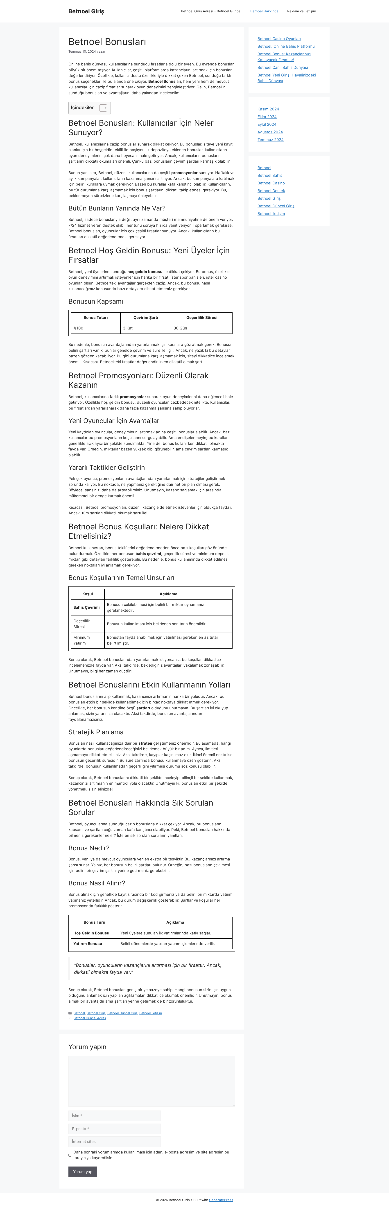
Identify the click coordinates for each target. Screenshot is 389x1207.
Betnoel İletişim (150, 1013)
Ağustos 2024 (270, 132)
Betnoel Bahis (270, 175)
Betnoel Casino (271, 183)
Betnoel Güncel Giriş (122, 1013)
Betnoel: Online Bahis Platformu (286, 46)
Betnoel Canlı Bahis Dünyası (283, 67)
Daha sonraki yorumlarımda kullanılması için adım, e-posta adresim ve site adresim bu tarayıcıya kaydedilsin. (151, 1155)
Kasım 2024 (268, 109)
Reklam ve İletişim (301, 11)
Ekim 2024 (267, 116)
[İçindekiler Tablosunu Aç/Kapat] (101, 108)
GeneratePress (221, 1200)
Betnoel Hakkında (264, 11)
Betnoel (79, 1013)
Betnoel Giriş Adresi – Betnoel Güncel (211, 11)
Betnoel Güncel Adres (90, 1018)
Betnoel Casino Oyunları (279, 38)
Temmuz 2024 (271, 139)
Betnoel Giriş (86, 11)
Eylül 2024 (267, 124)
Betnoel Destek (271, 190)
